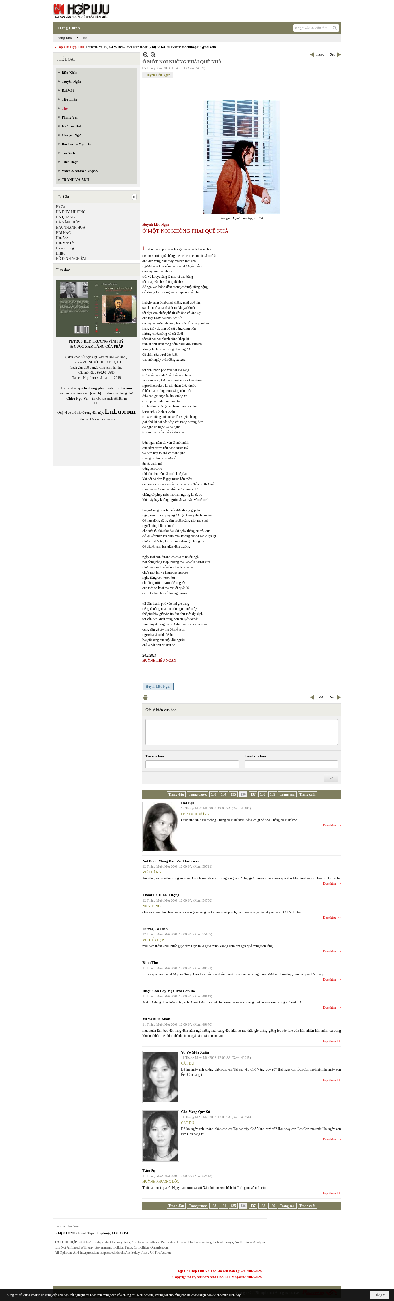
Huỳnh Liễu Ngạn (157, 75)
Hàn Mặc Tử (65, 243)
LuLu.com (124, 388)
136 (243, 794)
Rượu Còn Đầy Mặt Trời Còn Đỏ (168, 991)
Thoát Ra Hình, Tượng (160, 895)
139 (272, 794)
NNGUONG (151, 906)
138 (262, 794)
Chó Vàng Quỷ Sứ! (196, 1112)
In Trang (145, 697)
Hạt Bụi (187, 803)
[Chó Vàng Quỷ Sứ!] (160, 1136)
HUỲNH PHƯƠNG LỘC (160, 1182)
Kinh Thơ (150, 962)
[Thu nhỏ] (145, 55)
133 (213, 794)
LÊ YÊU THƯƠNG (195, 814)
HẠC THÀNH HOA (70, 227)
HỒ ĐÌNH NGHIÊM (71, 259)
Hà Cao (61, 207)
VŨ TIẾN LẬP (153, 940)
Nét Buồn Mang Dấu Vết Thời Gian (170, 861)
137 (253, 794)
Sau (332, 54)
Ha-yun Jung (65, 248)
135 (233, 794)
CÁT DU (187, 1063)
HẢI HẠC (63, 233)
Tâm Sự (148, 1170)
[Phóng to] (153, 55)
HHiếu (60, 253)
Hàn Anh (62, 238)
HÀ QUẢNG (65, 217)
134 (223, 794)
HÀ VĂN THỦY (68, 222)
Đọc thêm (329, 825)
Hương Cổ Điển (155, 929)
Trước (320, 54)
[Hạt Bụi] (160, 826)
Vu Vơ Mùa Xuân (156, 1019)
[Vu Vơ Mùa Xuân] (160, 1077)
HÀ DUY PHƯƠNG (71, 212)
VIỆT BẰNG (151, 872)
